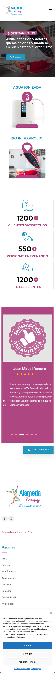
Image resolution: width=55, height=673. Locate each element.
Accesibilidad (9, 597)
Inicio (4, 558)
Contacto (6, 591)
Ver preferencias (27, 662)
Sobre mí (6, 565)
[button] (50, 612)
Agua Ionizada (27, 87)
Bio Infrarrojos (27, 138)
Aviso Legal (36, 669)
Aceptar (27, 645)
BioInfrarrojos (9, 571)
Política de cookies (22, 669)
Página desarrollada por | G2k (17, 532)
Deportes (6, 584)
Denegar (27, 653)
